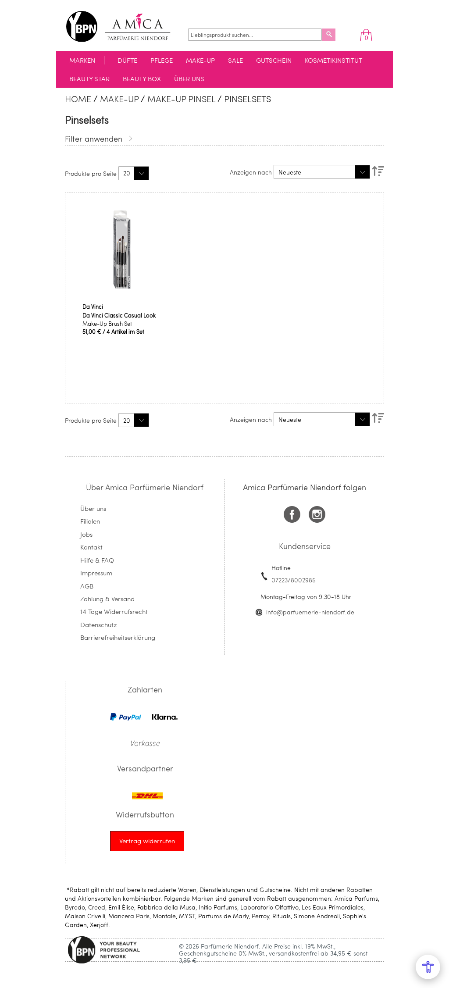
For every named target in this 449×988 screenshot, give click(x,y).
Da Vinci (92, 306)
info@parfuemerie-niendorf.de (310, 612)
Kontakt (91, 546)
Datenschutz (98, 624)
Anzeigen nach (251, 172)
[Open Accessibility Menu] (428, 967)
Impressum (96, 572)
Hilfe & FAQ (97, 560)
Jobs (86, 534)
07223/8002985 (293, 580)
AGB (86, 585)
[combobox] (255, 35)
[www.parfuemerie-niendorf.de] (124, 26)
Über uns (93, 508)
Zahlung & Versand (107, 598)
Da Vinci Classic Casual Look (119, 315)
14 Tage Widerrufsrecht (114, 611)
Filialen (90, 521)
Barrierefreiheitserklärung (117, 637)
